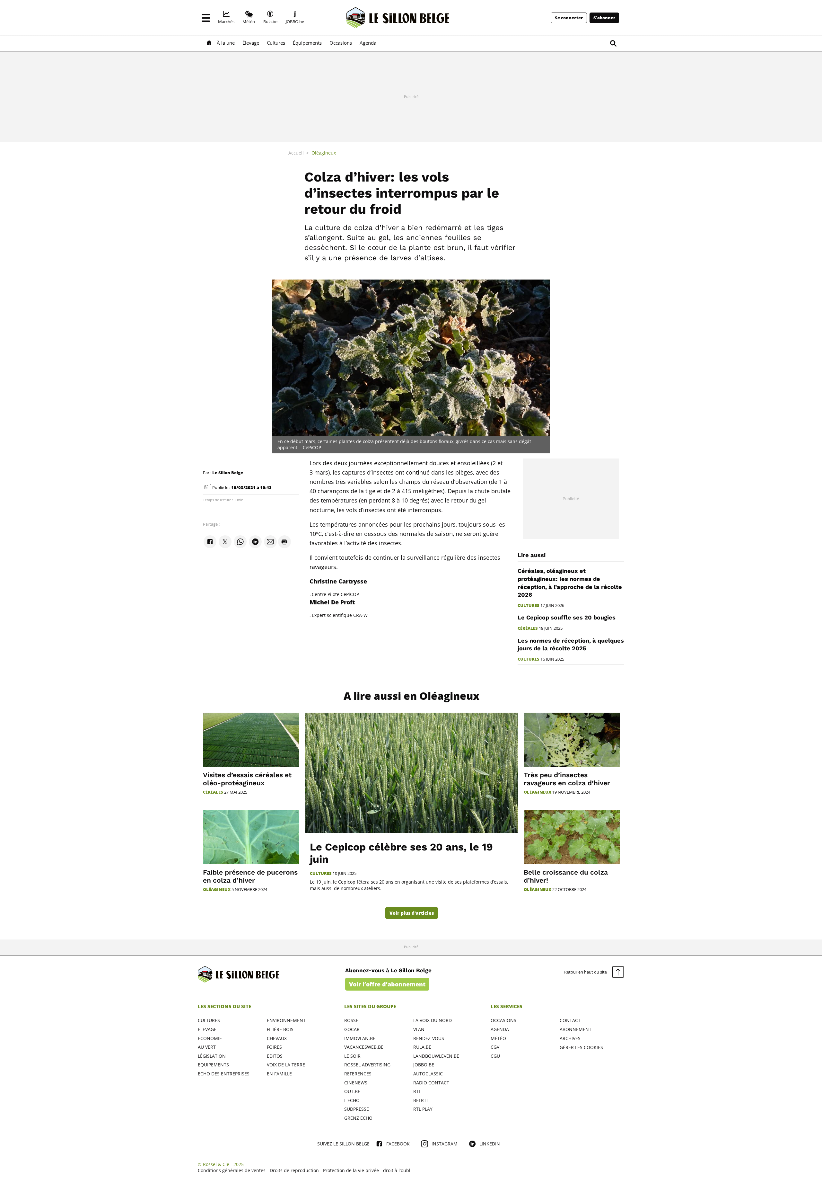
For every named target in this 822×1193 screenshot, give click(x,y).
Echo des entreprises (223, 1074)
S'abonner (604, 18)
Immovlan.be (359, 1038)
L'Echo (352, 1100)
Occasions (503, 1020)
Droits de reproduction (294, 1170)
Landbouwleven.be (436, 1056)
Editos (275, 1056)
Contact (570, 1020)
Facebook (398, 1144)
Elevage (207, 1029)
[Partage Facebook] (210, 541)
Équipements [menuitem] (307, 43)
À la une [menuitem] (226, 43)
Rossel (352, 1020)
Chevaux (277, 1038)
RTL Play (423, 1109)
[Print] (284, 541)
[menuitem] (226, 17)
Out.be (352, 1091)
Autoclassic (428, 1074)
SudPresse (356, 1109)
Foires (274, 1047)
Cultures (528, 605)
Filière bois (280, 1029)
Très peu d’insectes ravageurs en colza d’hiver (567, 779)
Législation (212, 1056)
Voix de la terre (286, 1065)
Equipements (213, 1065)
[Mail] (270, 541)
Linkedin (489, 1144)
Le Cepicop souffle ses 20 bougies (567, 617)
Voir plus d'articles (411, 913)
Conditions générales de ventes (232, 1170)
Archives (570, 1038)
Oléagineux (537, 792)
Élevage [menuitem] (250, 43)
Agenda (500, 1029)
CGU (495, 1056)
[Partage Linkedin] (255, 541)
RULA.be (422, 1047)
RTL (417, 1091)
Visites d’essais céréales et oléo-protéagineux (247, 779)
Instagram (445, 1144)
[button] (206, 17)
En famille (279, 1074)
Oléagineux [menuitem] (323, 153)
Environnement (286, 1020)
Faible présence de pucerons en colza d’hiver (250, 876)
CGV (495, 1047)
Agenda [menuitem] (368, 43)
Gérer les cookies (581, 1047)
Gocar (352, 1029)
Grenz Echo (358, 1118)
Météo (498, 1038)
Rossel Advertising (367, 1065)
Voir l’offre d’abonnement (387, 984)
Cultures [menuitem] (276, 43)
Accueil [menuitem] (296, 153)
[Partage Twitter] (225, 541)
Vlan (418, 1029)
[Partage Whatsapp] (240, 541)
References (358, 1074)
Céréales (528, 628)
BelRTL (421, 1100)
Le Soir (352, 1056)
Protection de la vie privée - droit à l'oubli (367, 1170)
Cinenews (355, 1083)
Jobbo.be (423, 1065)
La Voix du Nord (432, 1020)
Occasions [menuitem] (340, 43)
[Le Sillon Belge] (397, 17)
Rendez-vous (428, 1038)
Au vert (207, 1047)
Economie (210, 1038)
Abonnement (575, 1029)
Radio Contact (431, 1083)
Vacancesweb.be (363, 1047)
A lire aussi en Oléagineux (411, 696)
